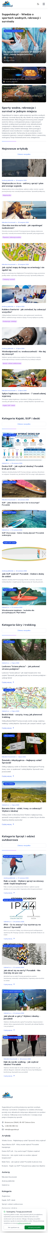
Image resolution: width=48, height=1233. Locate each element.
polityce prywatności (24, 1223)
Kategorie (6, 1191)
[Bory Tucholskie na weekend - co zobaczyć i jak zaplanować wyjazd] (24, 93)
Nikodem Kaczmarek (9, 222)
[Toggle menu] (43, 4)
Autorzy (6, 1172)
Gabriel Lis (5, 463)
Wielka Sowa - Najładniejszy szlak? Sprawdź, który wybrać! (24, 1140)
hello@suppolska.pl (12, 1129)
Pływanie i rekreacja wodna (14, 31)
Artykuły (6, 1135)
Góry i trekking (9, 642)
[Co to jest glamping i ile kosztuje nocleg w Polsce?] (24, 75)
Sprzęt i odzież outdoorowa (12, 363)
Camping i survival (10, 69)
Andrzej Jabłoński (7, 180)
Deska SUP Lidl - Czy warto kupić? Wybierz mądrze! (21, 1151)
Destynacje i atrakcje (10, 87)
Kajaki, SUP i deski (9, 405)
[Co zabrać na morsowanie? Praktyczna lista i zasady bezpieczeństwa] (24, 45)
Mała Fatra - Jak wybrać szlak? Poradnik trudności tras (22, 1162)
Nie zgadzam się (13, 1227)
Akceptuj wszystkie (34, 1227)
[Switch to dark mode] (38, 4)
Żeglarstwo (6, 1196)
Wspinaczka (7, 195)
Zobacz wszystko (24, 154)
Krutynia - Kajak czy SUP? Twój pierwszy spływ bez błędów (23, 1166)
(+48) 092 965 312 (11, 1126)
